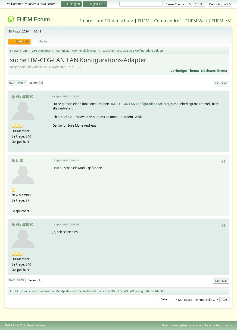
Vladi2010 (24, 96)
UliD (20, 160)
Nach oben (16, 280)
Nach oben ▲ (224, 325)
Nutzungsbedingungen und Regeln (192, 325)
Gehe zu (166, 299)
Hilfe (165, 325)
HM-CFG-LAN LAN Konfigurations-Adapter (139, 104)
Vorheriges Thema (185, 71)
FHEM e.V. (221, 20)
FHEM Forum (33, 19)
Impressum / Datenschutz (106, 20)
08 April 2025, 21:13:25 (65, 96)
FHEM (144, 20)
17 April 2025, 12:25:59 (65, 224)
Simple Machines (35, 325)
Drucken (221, 83)
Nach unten (17, 83)
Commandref (167, 20)
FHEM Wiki (196, 20)
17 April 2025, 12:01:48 (65, 160)
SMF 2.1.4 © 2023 (15, 325)
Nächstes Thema (214, 71)
